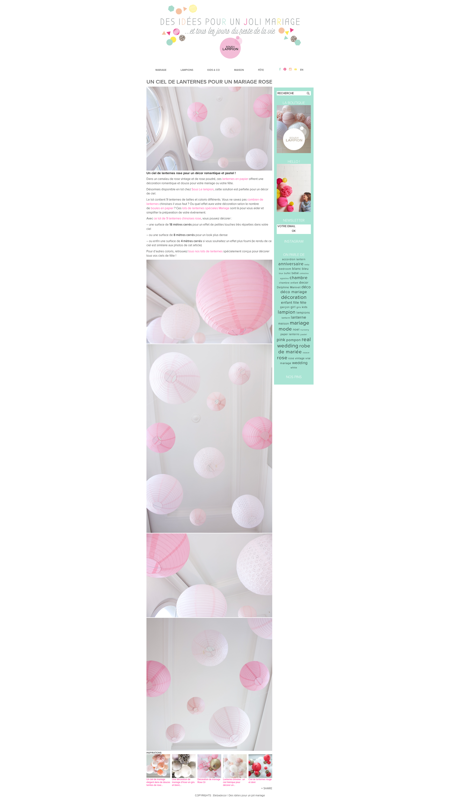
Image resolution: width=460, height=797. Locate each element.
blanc (296, 269)
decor (304, 282)
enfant (286, 302)
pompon (293, 340)
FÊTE (261, 70)
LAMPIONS (187, 70)
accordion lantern (293, 259)
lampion (287, 312)
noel (296, 329)
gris (298, 307)
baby (307, 264)
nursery (304, 330)
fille (296, 302)
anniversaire (291, 264)
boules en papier (162, 208)
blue (281, 273)
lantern (286, 317)
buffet (287, 273)
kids (304, 307)
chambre (299, 277)
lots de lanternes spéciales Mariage (205, 208)
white (294, 367)
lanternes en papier (235, 179)
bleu (305, 269)
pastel (303, 334)
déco (306, 287)
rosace (306, 353)
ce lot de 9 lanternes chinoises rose (177, 218)
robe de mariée (294, 349)
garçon (285, 307)
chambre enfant (288, 282)
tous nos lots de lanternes (205, 251)
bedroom (285, 268)
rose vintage (296, 358)
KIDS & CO (213, 70)
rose (282, 358)
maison (283, 323)
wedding (300, 363)
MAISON (239, 70)
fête (303, 302)
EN (301, 69)
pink (281, 339)
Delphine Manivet (289, 287)
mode (285, 329)
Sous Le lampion (203, 189)
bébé (295, 273)
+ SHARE (266, 788)
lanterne (298, 317)
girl (293, 307)
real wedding (294, 342)
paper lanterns (290, 334)
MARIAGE (160, 70)
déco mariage (293, 291)
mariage (299, 323)
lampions (303, 312)
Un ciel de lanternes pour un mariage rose (209, 82)
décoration (294, 297)
